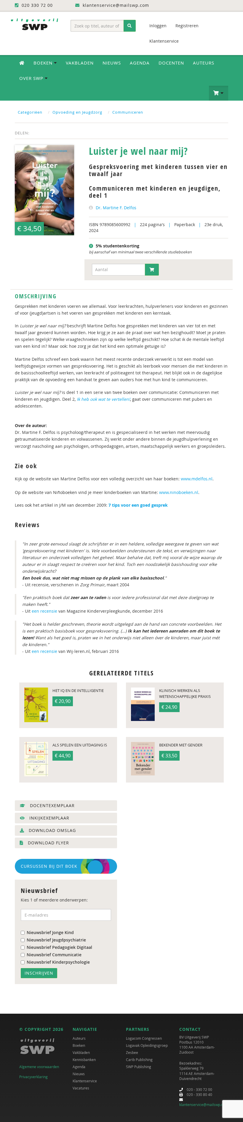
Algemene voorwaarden (39, 1066)
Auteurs (203, 63)
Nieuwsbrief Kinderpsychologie (58, 962)
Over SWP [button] (32, 78)
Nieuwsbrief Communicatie (54, 954)
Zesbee (132, 1052)
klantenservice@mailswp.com (203, 1104)
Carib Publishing (139, 1059)
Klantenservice (164, 41)
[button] (218, 93)
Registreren (187, 25)
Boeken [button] (43, 63)
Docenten (171, 63)
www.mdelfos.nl (196, 479)
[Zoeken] (130, 26)
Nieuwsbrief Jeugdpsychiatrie (56, 940)
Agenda (140, 63)
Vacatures (81, 1088)
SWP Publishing (138, 1066)
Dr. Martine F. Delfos (116, 207)
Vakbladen (80, 63)
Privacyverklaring (33, 1076)
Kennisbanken (84, 1059)
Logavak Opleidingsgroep (147, 1045)
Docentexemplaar (51, 805)
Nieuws (112, 63)
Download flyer (47, 843)
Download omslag (51, 830)
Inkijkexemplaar (48, 818)
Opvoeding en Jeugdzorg (77, 112)
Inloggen (158, 25)
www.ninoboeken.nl (178, 492)
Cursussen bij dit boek (49, 866)
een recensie (44, 611)
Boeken (79, 1045)
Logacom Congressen (144, 1038)
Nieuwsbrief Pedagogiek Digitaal (59, 947)
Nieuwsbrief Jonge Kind (50, 932)
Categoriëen (30, 112)
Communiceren (127, 112)
